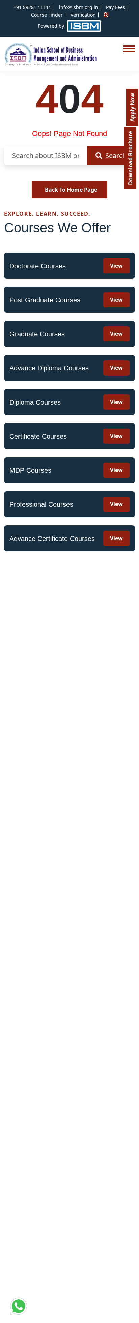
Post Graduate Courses (44, 300)
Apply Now (132, 107)
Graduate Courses (37, 334)
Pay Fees (115, 7)
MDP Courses (30, 470)
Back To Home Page (71, 189)
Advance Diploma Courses (49, 368)
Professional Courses (41, 504)
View (116, 265)
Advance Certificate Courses (52, 538)
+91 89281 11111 (32, 7)
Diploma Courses (35, 402)
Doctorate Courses (37, 266)
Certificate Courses (38, 436)
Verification (83, 14)
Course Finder (47, 14)
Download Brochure (130, 158)
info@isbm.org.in (78, 7)
